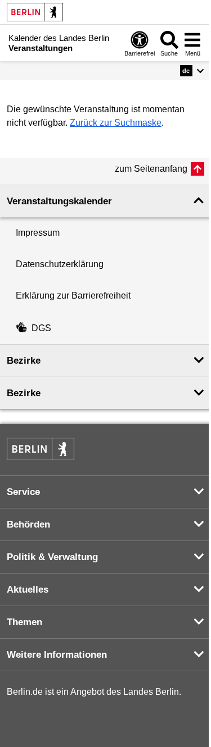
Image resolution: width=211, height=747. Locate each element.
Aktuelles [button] (27, 589)
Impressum (38, 232)
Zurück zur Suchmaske (115, 122)
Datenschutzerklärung (60, 264)
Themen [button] (24, 622)
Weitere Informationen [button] (57, 654)
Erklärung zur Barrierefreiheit (73, 295)
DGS (41, 328)
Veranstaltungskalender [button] (59, 201)
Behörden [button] (28, 524)
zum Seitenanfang (151, 168)
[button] (192, 70)
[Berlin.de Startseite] (35, 12)
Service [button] (23, 492)
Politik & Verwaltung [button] (52, 557)
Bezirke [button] (24, 360)
